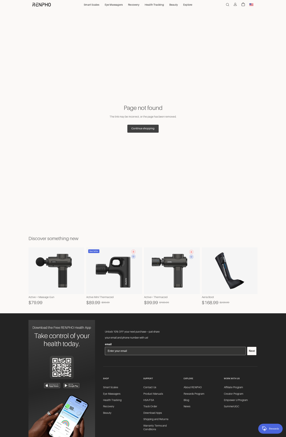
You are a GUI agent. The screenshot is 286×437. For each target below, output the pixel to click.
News (187, 406)
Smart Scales (110, 387)
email (108, 344)
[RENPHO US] (41, 5)
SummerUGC (231, 406)
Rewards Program (194, 393)
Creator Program (233, 393)
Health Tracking (112, 400)
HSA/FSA (148, 400)
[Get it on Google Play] (71, 385)
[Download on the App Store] (52, 385)
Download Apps (152, 412)
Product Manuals (153, 393)
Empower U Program (236, 400)
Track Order (150, 406)
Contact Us (149, 387)
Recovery (108, 406)
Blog (186, 400)
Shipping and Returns (155, 419)
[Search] (228, 5)
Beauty (107, 412)
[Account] (235, 4)
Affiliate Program (233, 387)
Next (252, 351)
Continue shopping (142, 128)
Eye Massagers (112, 393)
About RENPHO (193, 387)
